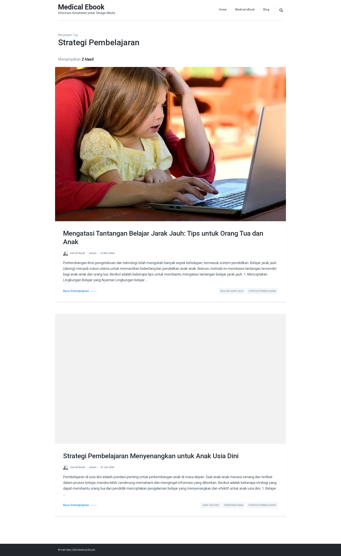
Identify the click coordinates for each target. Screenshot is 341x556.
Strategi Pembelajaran (262, 291)
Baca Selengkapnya (76, 291)
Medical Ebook (81, 7)
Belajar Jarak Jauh (232, 291)
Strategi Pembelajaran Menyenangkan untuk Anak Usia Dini (151, 456)
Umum (92, 253)
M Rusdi (80, 253)
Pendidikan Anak (233, 505)
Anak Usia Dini (211, 505)
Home (223, 9)
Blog (266, 9)
